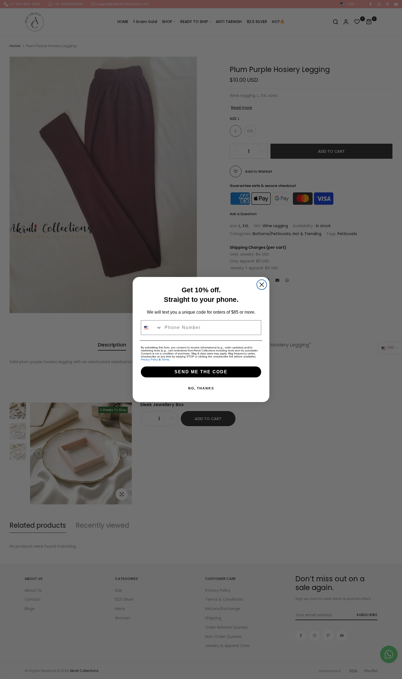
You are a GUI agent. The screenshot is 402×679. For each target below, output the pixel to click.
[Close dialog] (262, 285)
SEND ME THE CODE (201, 371)
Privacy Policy (149, 359)
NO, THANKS (201, 388)
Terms (165, 359)
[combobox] (151, 327)
